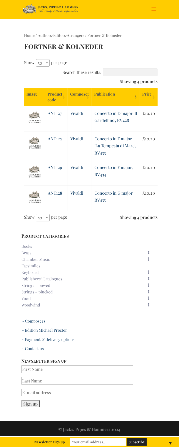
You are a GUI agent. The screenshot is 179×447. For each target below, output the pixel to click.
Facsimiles (30, 265)
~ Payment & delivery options (48, 339)
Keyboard (30, 272)
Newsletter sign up (49, 442)
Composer (79, 93)
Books (26, 246)
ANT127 (55, 113)
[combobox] (43, 63)
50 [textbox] (40, 63)
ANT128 (55, 193)
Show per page (45, 63)
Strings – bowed (35, 285)
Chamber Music (35, 259)
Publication (104, 93)
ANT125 (55, 138)
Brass (26, 252)
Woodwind (30, 304)
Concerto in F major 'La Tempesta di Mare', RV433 (115, 146)
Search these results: (82, 72)
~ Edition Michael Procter (44, 330)
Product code (55, 96)
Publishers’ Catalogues (41, 278)
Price (147, 93)
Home (29, 35)
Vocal (26, 298)
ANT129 (55, 167)
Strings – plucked (37, 291)
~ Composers (33, 320)
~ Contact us (32, 348)
